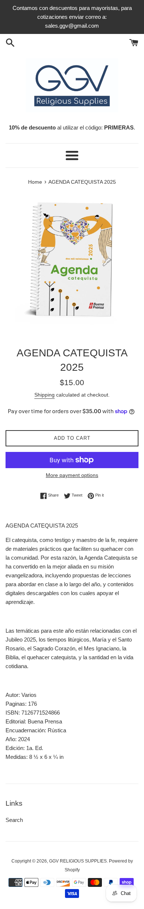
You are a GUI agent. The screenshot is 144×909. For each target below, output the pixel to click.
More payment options (72, 475)
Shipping (44, 395)
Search (14, 820)
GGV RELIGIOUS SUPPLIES (78, 861)
